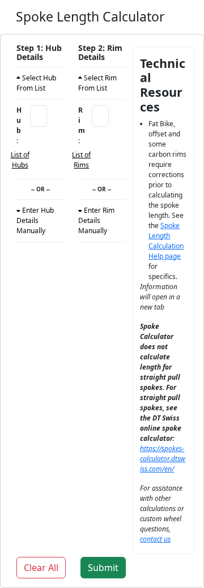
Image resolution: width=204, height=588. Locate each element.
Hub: (19, 125)
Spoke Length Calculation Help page (166, 241)
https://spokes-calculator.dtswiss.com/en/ (162, 459)
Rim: (81, 125)
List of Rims (81, 160)
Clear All (41, 567)
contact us (155, 539)
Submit (103, 567)
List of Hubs (20, 160)
